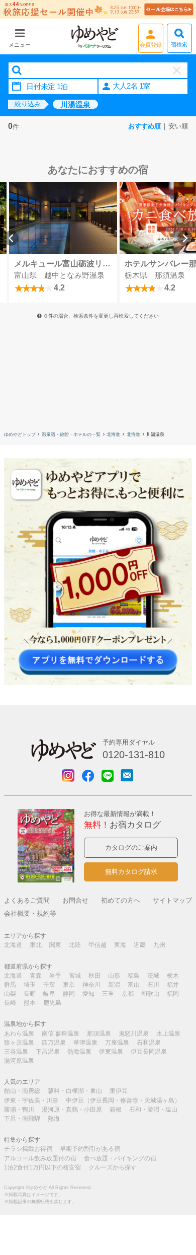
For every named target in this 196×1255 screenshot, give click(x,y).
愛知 (88, 993)
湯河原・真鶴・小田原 (72, 1109)
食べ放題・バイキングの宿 (120, 1158)
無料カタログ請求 (131, 871)
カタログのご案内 (131, 847)
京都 (128, 993)
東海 (120, 944)
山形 (114, 975)
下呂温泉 (48, 1051)
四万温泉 (54, 1042)
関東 (55, 944)
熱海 (54, 1118)
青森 (36, 975)
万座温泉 (117, 1042)
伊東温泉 (111, 1051)
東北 (36, 944)
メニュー (20, 45)
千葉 (49, 984)
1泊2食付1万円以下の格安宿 (42, 1167)
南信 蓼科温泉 (60, 1033)
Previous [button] (11, 238)
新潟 (114, 984)
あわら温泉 (19, 1033)
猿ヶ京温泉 (19, 1042)
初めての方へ (120, 900)
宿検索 (179, 44)
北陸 (75, 944)
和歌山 (150, 993)
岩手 (55, 975)
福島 (134, 975)
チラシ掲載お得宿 (28, 1148)
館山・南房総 (22, 1090)
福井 (173, 984)
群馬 (10, 984)
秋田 (94, 975)
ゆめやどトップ (20, 434)
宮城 (75, 975)
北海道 (113, 434)
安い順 (178, 126)
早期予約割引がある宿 (90, 1148)
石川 (153, 984)
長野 (30, 993)
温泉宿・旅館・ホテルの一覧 (71, 434)
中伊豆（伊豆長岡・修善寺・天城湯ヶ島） (123, 1100)
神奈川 (91, 984)
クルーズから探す (112, 1167)
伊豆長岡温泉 (149, 1051)
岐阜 (49, 993)
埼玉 (30, 984)
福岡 (173, 993)
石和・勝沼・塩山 (153, 1109)
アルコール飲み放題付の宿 (40, 1158)
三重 (108, 993)
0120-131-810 (134, 754)
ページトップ (173, 1196)
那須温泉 (99, 1033)
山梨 (10, 993)
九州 (159, 944)
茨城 (153, 975)
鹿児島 (52, 1002)
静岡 (69, 993)
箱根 (116, 1109)
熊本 (30, 1002)
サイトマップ (172, 900)
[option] (63, 242)
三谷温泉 (16, 1051)
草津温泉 (85, 1042)
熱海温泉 (79, 1051)
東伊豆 (119, 1090)
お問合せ (75, 900)
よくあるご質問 (27, 900)
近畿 (140, 944)
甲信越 (97, 944)
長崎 (10, 1002)
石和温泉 (149, 1042)
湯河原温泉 (19, 1060)
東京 (69, 984)
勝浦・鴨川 (19, 1109)
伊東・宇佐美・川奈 (31, 1100)
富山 (134, 984)
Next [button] (184, 238)
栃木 (173, 975)
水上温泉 (168, 1033)
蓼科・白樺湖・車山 (75, 1090)
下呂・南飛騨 (22, 1118)
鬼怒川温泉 (134, 1033)
